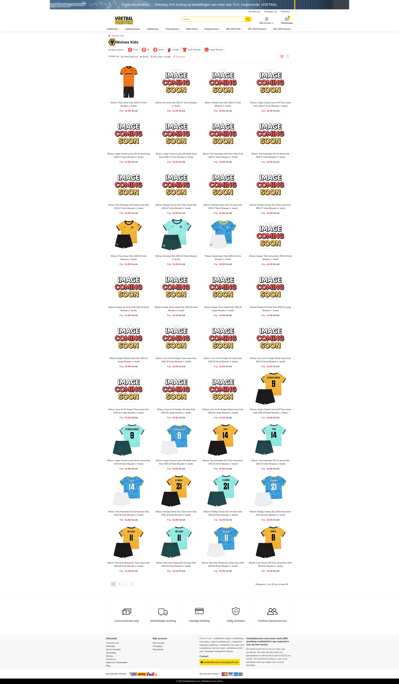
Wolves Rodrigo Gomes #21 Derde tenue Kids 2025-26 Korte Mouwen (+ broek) (270, 513)
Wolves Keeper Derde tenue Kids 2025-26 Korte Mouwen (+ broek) (176, 309)
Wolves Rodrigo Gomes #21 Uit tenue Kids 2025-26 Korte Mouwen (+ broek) (223, 513)
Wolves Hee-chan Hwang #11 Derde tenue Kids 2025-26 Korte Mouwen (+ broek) (223, 564)
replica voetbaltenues (220, 642)
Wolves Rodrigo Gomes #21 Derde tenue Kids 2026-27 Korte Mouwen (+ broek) (270, 206)
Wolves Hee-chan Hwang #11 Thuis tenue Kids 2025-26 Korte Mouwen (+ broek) (129, 564)
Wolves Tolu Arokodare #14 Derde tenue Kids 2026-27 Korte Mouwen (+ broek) (128, 206)
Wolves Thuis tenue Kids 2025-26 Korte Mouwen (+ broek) (129, 257)
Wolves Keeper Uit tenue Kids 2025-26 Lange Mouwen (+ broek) (270, 309)
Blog (108, 666)
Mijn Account (265, 23)
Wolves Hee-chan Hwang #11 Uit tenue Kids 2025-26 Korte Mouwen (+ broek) (176, 564)
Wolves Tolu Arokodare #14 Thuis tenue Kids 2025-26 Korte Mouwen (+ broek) (223, 462)
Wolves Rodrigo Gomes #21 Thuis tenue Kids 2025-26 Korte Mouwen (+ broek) (176, 513)
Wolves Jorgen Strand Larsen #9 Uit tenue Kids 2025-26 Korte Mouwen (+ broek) (128, 462)
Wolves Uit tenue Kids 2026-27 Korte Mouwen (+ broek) (176, 104)
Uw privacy (111, 659)
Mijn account (158, 643)
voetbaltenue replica (222, 638)
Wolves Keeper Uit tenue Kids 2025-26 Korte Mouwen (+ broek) (128, 309)
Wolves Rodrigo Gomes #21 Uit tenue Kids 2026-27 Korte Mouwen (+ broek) (223, 206)
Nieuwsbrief (158, 649)
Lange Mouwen (216, 49)
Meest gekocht (130, 56)
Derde (161, 49)
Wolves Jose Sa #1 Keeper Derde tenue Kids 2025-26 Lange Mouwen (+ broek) (222, 411)
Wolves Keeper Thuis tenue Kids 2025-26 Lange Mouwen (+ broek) (223, 309)
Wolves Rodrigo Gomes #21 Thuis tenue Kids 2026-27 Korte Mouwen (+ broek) (176, 206)
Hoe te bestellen (113, 649)
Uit (148, 49)
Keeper (176, 49)
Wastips (109, 656)
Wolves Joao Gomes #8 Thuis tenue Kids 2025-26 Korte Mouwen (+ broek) (270, 564)
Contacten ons (112, 643)
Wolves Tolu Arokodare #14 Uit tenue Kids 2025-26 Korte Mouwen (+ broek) (270, 462)
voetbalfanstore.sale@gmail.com (220, 662)
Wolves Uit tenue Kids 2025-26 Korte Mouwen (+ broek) (176, 257)
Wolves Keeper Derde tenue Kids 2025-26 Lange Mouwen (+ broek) (128, 360)
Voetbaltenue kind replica (212, 681)
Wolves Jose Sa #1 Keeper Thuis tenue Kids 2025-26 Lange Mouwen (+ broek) (128, 411)
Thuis (135, 49)
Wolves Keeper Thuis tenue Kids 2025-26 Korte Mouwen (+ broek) (270, 257)
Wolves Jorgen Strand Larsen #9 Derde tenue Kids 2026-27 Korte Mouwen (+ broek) (176, 155)
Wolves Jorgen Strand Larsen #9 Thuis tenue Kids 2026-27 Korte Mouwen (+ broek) (270, 104)
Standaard (180, 56)
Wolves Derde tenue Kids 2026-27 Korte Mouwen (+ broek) (223, 104)
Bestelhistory (254, 11)
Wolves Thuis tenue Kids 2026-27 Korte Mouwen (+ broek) (129, 104)
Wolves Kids (118, 35)
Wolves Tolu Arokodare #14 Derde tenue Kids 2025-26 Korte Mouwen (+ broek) (128, 513)
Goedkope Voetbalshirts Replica (218, 651)
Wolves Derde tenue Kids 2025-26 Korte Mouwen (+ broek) (223, 257)
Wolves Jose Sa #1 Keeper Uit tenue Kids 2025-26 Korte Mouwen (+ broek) (223, 360)
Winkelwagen (287, 20)
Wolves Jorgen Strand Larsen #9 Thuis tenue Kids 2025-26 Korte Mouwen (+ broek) (270, 411)
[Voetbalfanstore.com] (124, 20)
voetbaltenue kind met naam (212, 648)
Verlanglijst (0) (270, 11)
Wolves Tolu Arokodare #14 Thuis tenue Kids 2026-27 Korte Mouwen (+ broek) (223, 155)
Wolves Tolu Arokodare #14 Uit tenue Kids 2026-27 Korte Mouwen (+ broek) (270, 155)
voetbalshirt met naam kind (231, 645)
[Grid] (282, 56)
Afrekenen (285, 11)
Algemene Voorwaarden (116, 662)
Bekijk (145, 56)
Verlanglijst (158, 646)
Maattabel (110, 646)
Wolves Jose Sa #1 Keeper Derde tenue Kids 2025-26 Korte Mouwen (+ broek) (270, 360)
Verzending (111, 653)
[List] (287, 56)
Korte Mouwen (194, 49)
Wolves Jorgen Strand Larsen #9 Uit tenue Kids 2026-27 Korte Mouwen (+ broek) (128, 155)
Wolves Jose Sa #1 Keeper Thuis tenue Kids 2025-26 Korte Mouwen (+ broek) (176, 360)
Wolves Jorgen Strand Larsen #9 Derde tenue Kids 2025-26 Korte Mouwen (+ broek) (176, 462)
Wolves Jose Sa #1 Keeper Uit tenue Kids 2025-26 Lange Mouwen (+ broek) (176, 411)
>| (131, 584)
